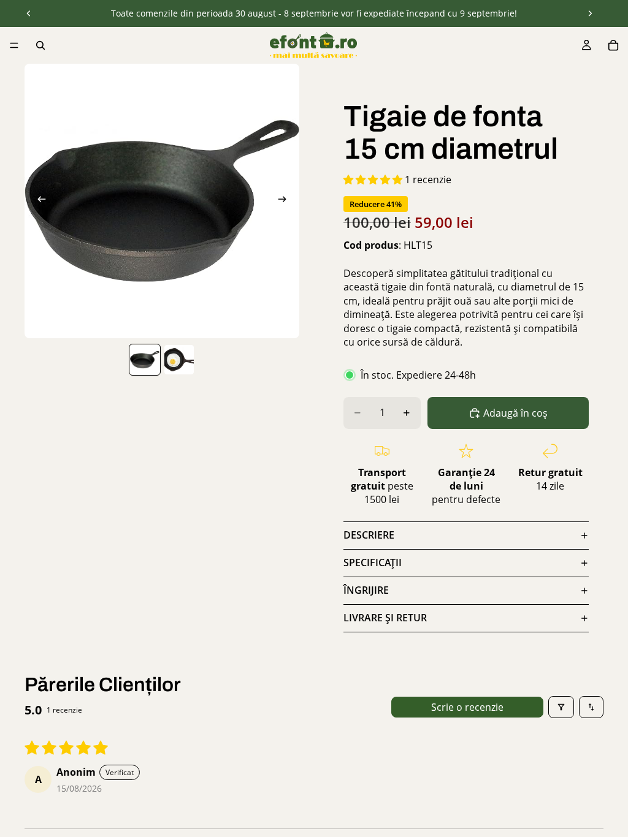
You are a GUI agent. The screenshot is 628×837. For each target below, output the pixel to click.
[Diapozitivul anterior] (28, 13)
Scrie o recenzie (467, 707)
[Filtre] (561, 707)
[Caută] (40, 45)
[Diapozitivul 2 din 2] (179, 359)
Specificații (372, 562)
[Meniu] (14, 45)
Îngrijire (366, 590)
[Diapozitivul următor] (589, 13)
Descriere (368, 535)
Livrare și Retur (385, 617)
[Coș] (613, 45)
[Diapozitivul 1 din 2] (144, 359)
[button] (374, 179)
